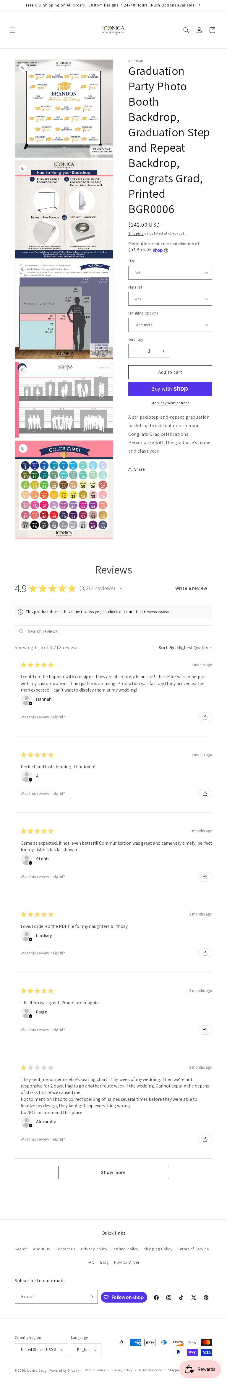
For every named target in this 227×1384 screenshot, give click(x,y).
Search (21, 1249)
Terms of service (150, 1370)
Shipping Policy (158, 1249)
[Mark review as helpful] (205, 717)
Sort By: (167, 647)
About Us (41, 1249)
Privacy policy (122, 1370)
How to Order (127, 1262)
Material (135, 287)
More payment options (170, 403)
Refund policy (95, 1370)
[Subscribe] (91, 1297)
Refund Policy (125, 1249)
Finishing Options (143, 313)
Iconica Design (38, 1370)
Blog (104, 1262)
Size (131, 260)
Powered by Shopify (64, 1370)
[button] (12, 30)
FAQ (91, 1262)
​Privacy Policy (94, 1249)
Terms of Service (193, 1249)
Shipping (136, 233)
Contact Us (66, 1249)
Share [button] (139, 469)
